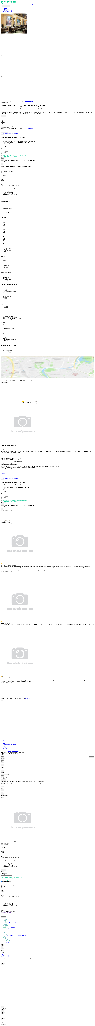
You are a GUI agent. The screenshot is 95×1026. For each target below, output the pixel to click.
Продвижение (28, 4)
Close (2, 134)
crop (5, 1024)
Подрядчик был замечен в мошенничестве (13, 145)
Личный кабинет (21, 4)
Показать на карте (29, 101)
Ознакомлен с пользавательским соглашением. (12, 153)
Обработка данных (7, 747)
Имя (1, 148)
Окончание (3, 181)
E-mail (2, 149)
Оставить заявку (4, 199)
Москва (4, 746)
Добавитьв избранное (3, 116)
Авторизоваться (4, 795)
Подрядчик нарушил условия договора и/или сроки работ (17, 142)
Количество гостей (5, 169)
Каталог (4, 4)
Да (1, 758)
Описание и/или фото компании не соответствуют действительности (19, 141)
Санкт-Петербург (7, 748)
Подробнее (3, 473)
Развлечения (8, 930)
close (2, 1024)
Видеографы (8, 929)
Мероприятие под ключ (6, 912)
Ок (1, 766)
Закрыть (2, 963)
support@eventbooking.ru (13, 751)
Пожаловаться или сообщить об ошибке (9, 133)
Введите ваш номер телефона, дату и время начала (12, 841)
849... (2, 130)
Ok (1, 508)
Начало (2, 178)
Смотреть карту (4, 382)
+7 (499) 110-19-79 (5, 954)
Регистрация (6, 740)
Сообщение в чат (4, 102)
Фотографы (8, 928)
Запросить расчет (5, 5)
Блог (2, 4)
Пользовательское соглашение (9, 744)
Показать (6, 99)
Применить (92, 757)
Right (5, 917)
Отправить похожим (6, 881)
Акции (15, 4)
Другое (6, 146)
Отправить (3, 157)
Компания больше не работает (11, 143)
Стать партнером (10, 4)
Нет (4, 758)
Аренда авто (8, 942)
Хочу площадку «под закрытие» (9, 173)
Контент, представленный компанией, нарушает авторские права (18, 139)
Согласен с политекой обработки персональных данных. (14, 155)
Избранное (34, 4)
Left (1, 917)
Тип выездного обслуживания (7, 171)
